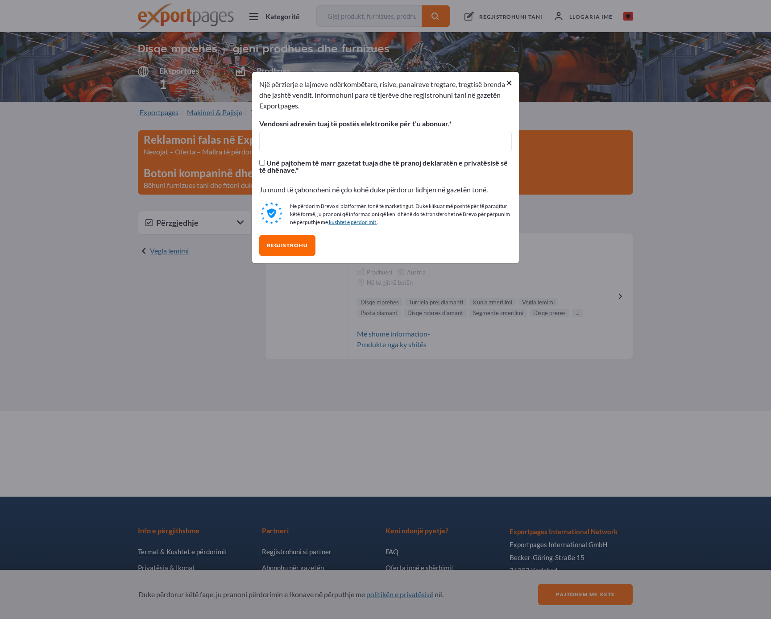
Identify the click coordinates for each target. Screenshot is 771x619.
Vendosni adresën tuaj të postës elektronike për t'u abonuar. (354, 123)
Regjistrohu (287, 245)
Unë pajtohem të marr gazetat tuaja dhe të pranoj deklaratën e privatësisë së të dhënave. (383, 166)
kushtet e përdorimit (353, 222)
